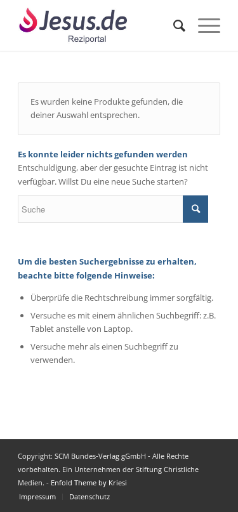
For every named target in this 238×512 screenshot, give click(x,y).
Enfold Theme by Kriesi (89, 482)
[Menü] (202, 25)
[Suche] (173, 25)
